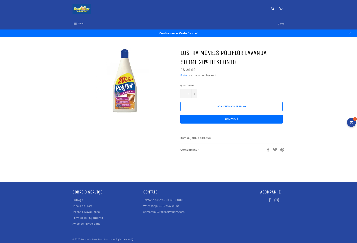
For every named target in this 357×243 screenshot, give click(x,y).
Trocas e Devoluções (86, 212)
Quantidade (187, 85)
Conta (281, 23)
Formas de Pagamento (88, 217)
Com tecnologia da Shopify (119, 239)
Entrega (78, 200)
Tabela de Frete (82, 206)
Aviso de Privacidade (86, 223)
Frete (183, 75)
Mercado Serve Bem (92, 239)
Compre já (231, 119)
